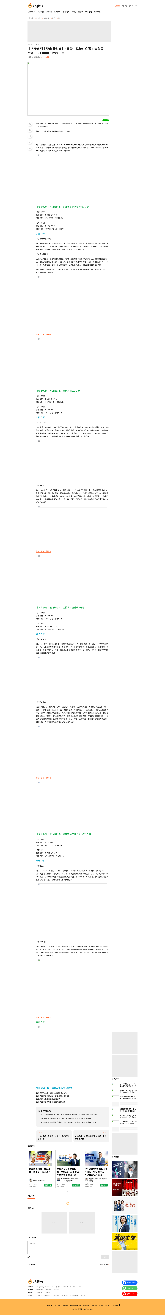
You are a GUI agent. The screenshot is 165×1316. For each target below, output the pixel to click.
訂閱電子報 (56, 1295)
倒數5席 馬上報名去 (43, 334)
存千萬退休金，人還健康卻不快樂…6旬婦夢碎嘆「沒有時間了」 (128, 1122)
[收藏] (30, 142)
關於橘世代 (39, 1290)
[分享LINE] (30, 130)
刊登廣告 (49, 1305)
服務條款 (73, 1305)
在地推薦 (49, 11)
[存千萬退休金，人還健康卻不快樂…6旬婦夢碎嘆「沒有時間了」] (115, 1122)
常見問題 (65, 1295)
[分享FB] (30, 124)
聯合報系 (94, 1305)
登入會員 (47, 1295)
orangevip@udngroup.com (45, 1287)
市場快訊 (39, 44)
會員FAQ (48, 1293)
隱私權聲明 (85, 1305)
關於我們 (108, 1305)
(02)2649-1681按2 (62, 1287)
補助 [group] (53, 18)
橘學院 (80, 11)
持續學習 (40, 11)
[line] (126, 5)
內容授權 (56, 1290)
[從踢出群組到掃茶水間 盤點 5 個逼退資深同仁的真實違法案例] (115, 1110)
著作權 (79, 1305)
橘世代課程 (39, 1293)
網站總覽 (116, 1305)
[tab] (67, 1191)
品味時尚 (66, 11)
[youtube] (129, 5)
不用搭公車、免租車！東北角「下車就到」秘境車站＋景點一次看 (128, 1091)
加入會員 (39, 1295)
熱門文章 (115, 1079)
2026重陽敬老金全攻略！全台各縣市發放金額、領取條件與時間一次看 (128, 1085)
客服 (59, 1305)
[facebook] (123, 5)
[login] (132, 5)
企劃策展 (97, 11)
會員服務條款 (74, 1295)
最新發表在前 (103, 1264)
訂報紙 (101, 1305)
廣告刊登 (48, 1290)
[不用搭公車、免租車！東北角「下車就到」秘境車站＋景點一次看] (115, 1091)
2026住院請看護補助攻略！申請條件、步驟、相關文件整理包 (128, 1097)
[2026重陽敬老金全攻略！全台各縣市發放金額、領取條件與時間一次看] (115, 1085)
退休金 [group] (38, 18)
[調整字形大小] (30, 148)
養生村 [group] (31, 18)
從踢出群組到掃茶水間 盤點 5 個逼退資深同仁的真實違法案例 (128, 1110)
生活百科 (57, 11)
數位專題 (88, 11)
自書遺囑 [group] (46, 18)
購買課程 (118, 5)
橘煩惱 (73, 11)
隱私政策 (83, 1295)
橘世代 (30, 44)
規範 (29, 1257)
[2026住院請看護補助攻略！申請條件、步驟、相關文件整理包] (115, 1097)
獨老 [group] (59, 18)
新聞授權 (65, 1305)
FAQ (55, 1305)
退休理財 (31, 11)
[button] (136, 5)
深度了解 (48, 1185)
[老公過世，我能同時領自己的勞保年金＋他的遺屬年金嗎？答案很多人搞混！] (115, 1116)
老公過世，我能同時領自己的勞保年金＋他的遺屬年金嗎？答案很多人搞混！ (128, 1116)
